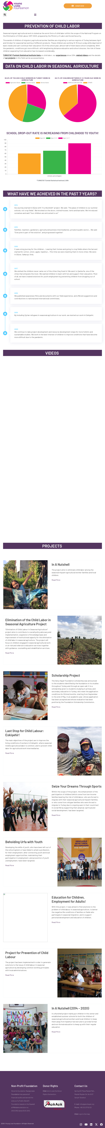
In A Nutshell (61, 564)
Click (44, 1091)
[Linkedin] (91, 1124)
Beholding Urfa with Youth (23, 842)
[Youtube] (86, 1124)
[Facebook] (101, 1124)
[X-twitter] (96, 1124)
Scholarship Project (66, 675)
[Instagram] (80, 1124)
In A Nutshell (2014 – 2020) (70, 1008)
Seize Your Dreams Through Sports (77, 786)
